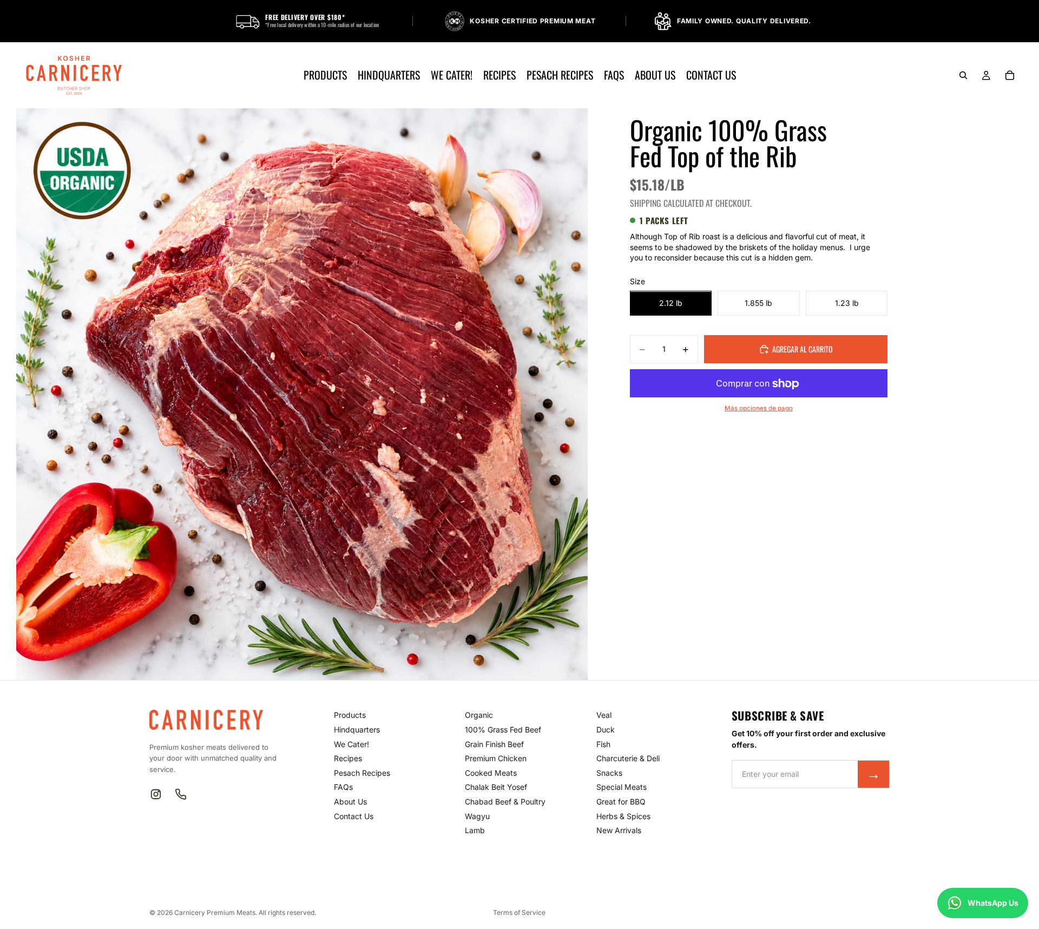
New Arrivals (618, 830)
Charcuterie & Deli (628, 758)
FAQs (343, 786)
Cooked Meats (491, 772)
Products (350, 714)
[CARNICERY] (212, 719)
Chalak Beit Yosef (496, 786)
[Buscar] (963, 75)
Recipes (348, 758)
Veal (603, 714)
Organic (479, 714)
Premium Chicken (496, 758)
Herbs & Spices (623, 816)
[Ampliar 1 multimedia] (302, 394)
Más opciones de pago (759, 408)
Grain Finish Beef (494, 744)
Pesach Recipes (362, 772)
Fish (603, 744)
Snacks (609, 772)
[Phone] (180, 794)
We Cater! (351, 744)
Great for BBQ (621, 801)
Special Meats (621, 786)
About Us (350, 801)
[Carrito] (1010, 75)
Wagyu (477, 816)
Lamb (475, 830)
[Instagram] (155, 794)
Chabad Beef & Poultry (505, 801)
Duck (605, 729)
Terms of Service (519, 912)
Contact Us (353, 816)
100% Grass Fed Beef (503, 729)
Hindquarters (357, 729)
